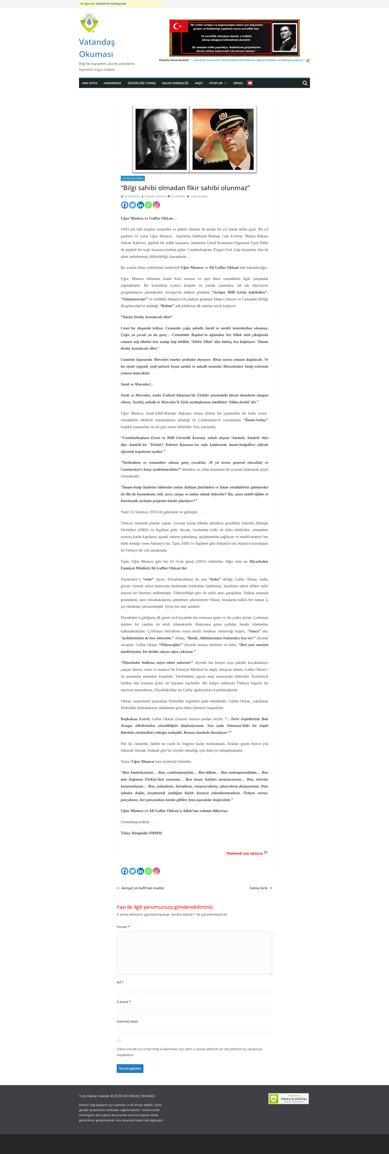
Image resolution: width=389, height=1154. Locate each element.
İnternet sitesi (127, 1021)
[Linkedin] (140, 205)
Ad (120, 982)
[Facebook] (124, 205)
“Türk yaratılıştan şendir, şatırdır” (119, 3)
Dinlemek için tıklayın (245, 853)
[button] (224, 83)
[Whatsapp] (148, 205)
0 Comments (178, 196)
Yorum (123, 927)
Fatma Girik (258, 888)
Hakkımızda (112, 83)
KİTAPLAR (215, 83)
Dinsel (238, 83)
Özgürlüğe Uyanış (142, 83)
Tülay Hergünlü (198, 196)
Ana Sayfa (89, 83)
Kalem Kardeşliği (175, 83)
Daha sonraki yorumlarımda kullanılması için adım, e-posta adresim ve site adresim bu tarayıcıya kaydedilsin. (189, 1052)
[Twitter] (132, 205)
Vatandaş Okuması (155, 196)
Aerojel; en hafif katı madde (143, 888)
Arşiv (199, 83)
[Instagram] (156, 205)
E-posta (124, 1002)
